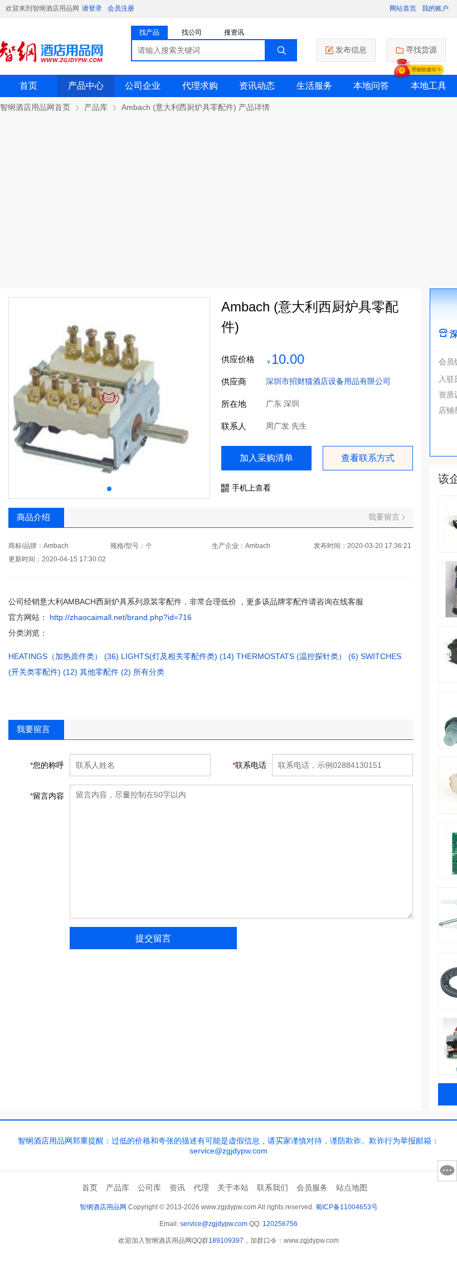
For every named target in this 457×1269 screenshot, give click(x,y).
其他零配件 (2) (105, 671)
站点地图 (351, 1187)
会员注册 (121, 8)
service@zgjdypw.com (213, 1224)
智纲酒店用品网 (103, 1207)
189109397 (226, 1240)
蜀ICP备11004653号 (346, 1207)
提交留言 (153, 938)
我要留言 (384, 516)
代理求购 (200, 85)
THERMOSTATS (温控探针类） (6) (297, 656)
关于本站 (233, 1187)
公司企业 (143, 85)
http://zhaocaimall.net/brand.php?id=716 (121, 617)
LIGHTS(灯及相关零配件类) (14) (177, 656)
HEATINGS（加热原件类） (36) (63, 656)
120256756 (280, 1224)
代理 (201, 1187)
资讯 (177, 1187)
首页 (28, 85)
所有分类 (148, 671)
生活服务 (314, 85)
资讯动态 (257, 85)
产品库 (96, 107)
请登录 (92, 8)
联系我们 (272, 1187)
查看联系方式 (368, 458)
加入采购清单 (266, 458)
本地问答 (371, 85)
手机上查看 (251, 487)
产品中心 (86, 85)
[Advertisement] (228, 196)
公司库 (149, 1187)
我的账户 (435, 8)
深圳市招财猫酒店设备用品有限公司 (328, 381)
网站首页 (403, 8)
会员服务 (312, 1187)
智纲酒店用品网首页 (35, 107)
